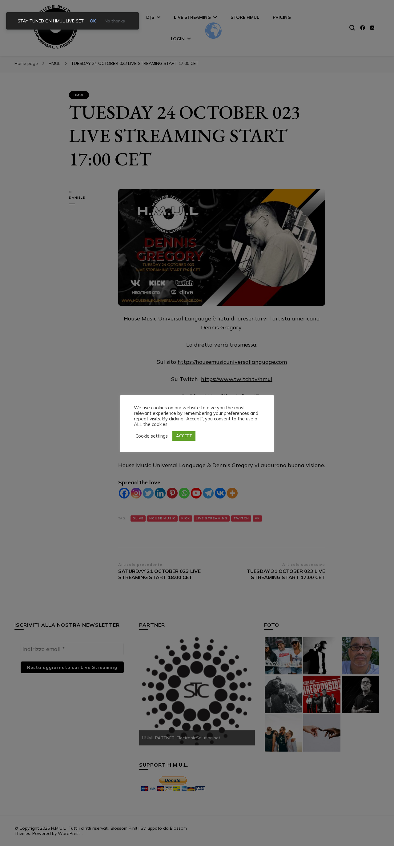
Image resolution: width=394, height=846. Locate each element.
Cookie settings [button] (151, 436)
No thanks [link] (115, 21)
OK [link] (93, 21)
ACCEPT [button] (184, 435)
